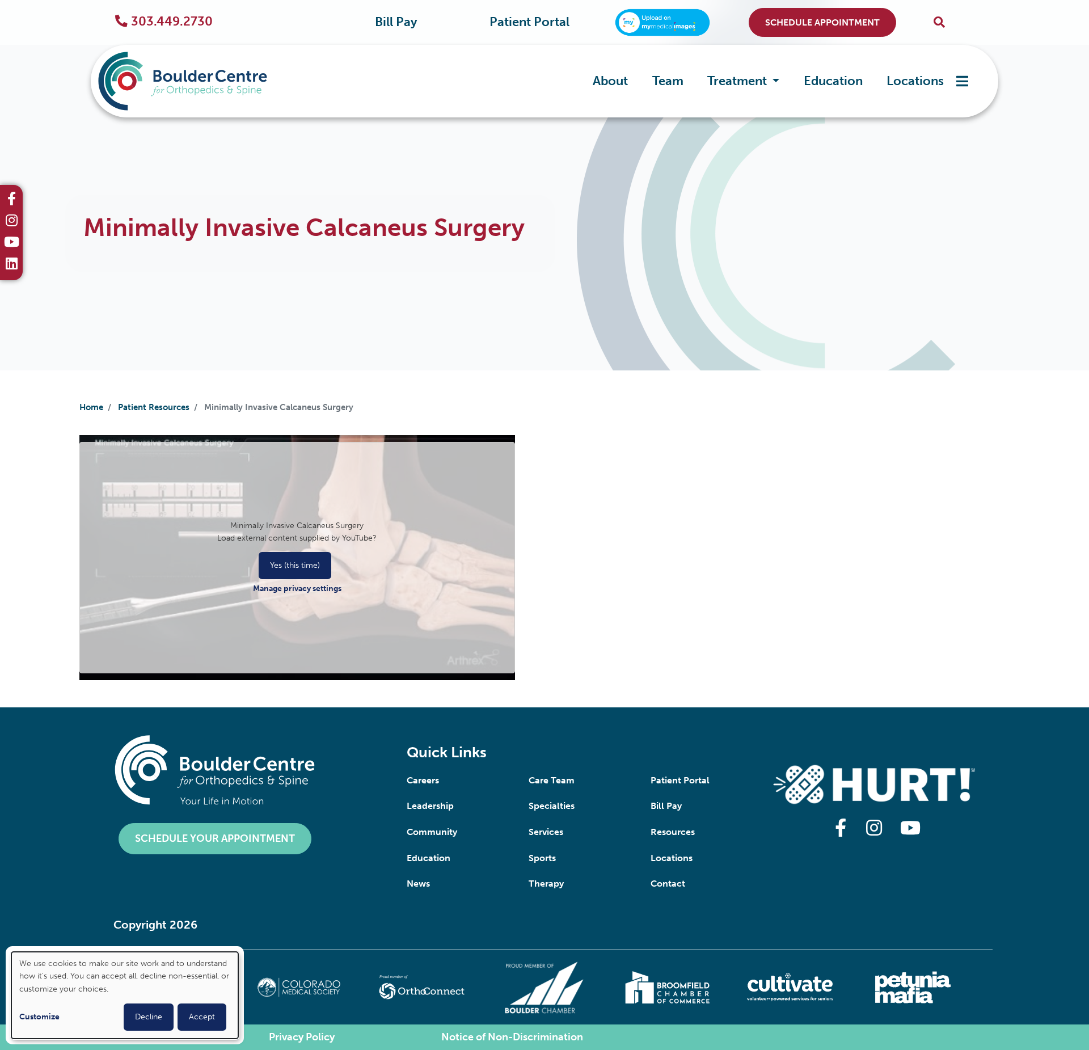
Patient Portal (529, 22)
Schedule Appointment (822, 22)
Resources (673, 831)
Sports (542, 858)
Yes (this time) (295, 565)
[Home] (200, 81)
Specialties (552, 805)
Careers (423, 780)
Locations (915, 80)
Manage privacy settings (297, 588)
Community (432, 831)
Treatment (738, 80)
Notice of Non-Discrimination (512, 1037)
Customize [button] (39, 1017)
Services (546, 831)
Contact (668, 883)
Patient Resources (153, 407)
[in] (12, 222)
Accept (202, 1017)
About (610, 80)
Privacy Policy (302, 1037)
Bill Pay (396, 22)
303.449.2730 (172, 21)
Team (667, 80)
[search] (939, 22)
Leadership (430, 805)
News (418, 883)
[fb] (11, 200)
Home (91, 407)
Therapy (546, 883)
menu (962, 81)
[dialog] (124, 995)
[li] (12, 265)
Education (833, 80)
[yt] (11, 243)
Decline (148, 1017)
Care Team (552, 780)
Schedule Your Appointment (215, 838)
